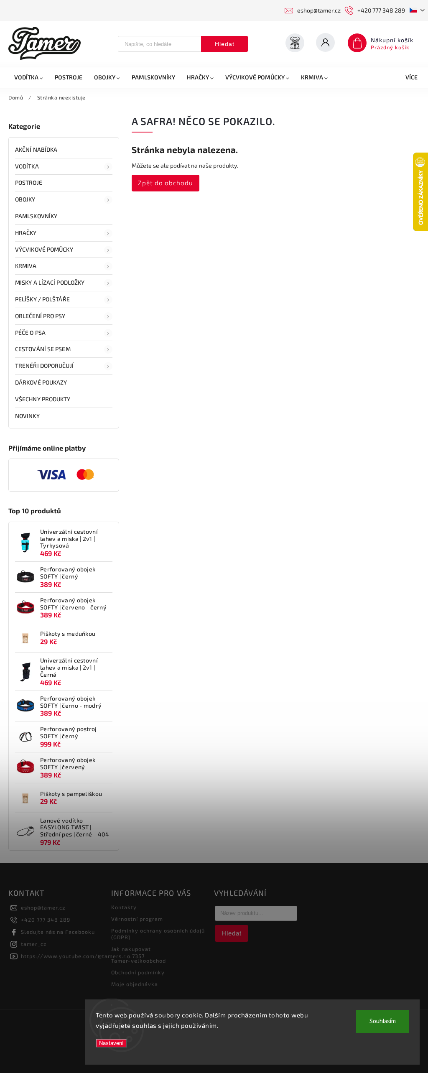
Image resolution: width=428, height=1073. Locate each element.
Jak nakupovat (131, 949)
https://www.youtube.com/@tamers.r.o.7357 (83, 956)
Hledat (224, 44)
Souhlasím (382, 1021)
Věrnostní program (137, 918)
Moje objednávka (134, 984)
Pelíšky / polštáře (42, 299)
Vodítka (27, 166)
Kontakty (124, 907)
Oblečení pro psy (40, 315)
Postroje (28, 182)
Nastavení (111, 1043)
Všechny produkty (43, 399)
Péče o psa (30, 332)
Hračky (26, 232)
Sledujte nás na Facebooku (58, 931)
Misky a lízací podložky (49, 282)
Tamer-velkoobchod (138, 960)
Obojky (25, 199)
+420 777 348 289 (45, 919)
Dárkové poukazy (41, 382)
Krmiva (26, 265)
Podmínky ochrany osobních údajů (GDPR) (158, 933)
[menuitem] (28, 77)
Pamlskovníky (36, 215)
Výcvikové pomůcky (44, 249)
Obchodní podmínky (138, 972)
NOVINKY (27, 415)
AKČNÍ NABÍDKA (36, 149)
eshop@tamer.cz (43, 907)
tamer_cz (33, 943)
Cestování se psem (43, 348)
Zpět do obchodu (165, 182)
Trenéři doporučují (44, 365)
